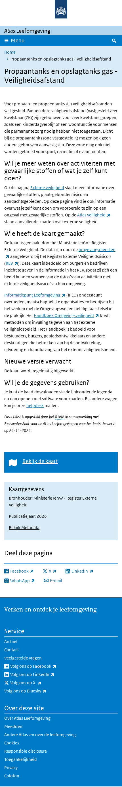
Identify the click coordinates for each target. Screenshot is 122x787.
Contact (11, 649)
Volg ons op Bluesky (37, 691)
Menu (18, 40)
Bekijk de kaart (40, 461)
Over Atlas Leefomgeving (27, 718)
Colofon (11, 775)
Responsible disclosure (25, 751)
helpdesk (35, 405)
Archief (11, 641)
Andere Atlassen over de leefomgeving (40, 734)
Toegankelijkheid (20, 759)
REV (12, 263)
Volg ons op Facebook (45, 666)
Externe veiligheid (47, 187)
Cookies (11, 743)
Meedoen (13, 726)
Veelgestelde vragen (23, 658)
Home (10, 52)
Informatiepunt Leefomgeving (35, 295)
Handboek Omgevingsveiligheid (66, 315)
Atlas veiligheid (94, 215)
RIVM (59, 416)
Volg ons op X (38, 682)
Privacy (11, 767)
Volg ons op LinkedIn (44, 674)
